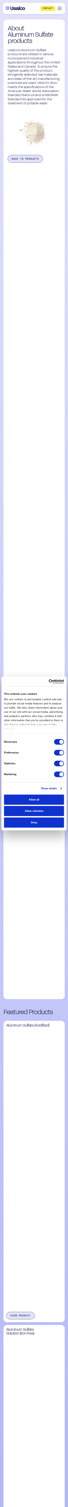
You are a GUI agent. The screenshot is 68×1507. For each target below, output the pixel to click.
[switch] (59, 752)
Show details (49, 788)
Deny (34, 822)
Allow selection (34, 810)
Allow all (34, 799)
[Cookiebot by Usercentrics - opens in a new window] (49, 681)
